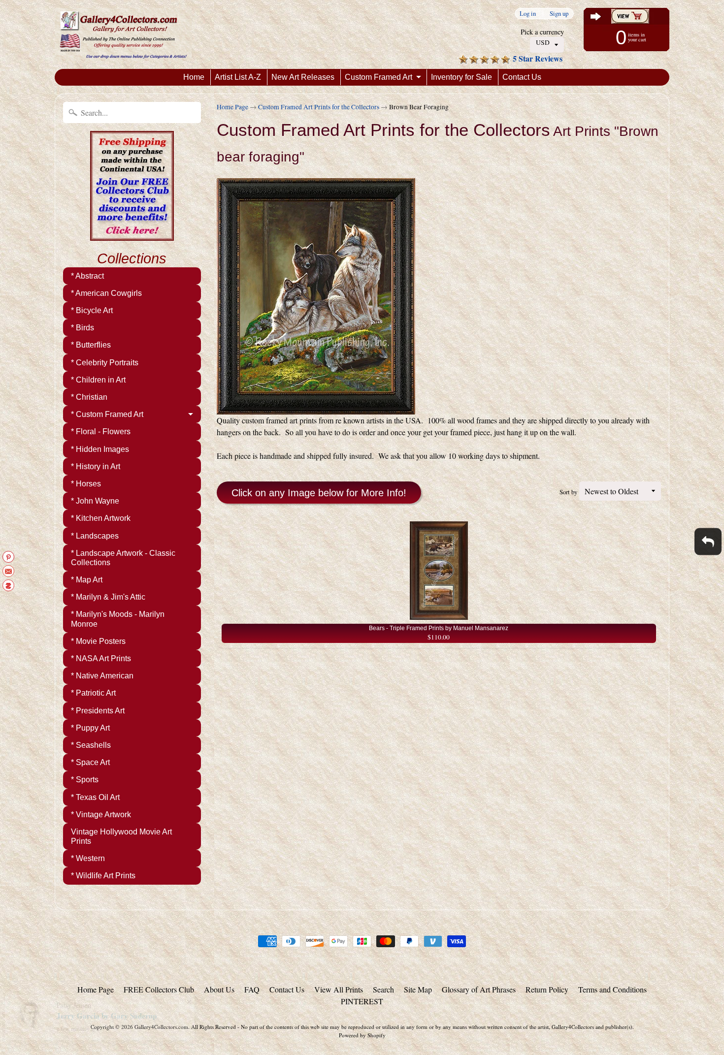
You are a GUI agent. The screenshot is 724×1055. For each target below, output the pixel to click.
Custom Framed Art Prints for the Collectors (318, 106)
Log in (528, 13)
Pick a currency (542, 32)
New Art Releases (302, 77)
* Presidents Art (98, 710)
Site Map (418, 989)
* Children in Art (98, 380)
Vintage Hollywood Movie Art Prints (121, 836)
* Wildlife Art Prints (103, 875)
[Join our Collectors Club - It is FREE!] (132, 235)
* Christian (89, 397)
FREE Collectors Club (159, 989)
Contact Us (521, 77)
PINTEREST (362, 1001)
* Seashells (91, 745)
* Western (88, 858)
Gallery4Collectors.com (161, 1026)
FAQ (252, 989)
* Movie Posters (98, 641)
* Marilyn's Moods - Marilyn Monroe (118, 619)
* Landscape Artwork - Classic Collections (123, 558)
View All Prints (338, 989)
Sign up (559, 13)
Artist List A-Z (238, 77)
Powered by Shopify (362, 1035)
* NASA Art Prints (101, 658)
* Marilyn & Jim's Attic (108, 597)
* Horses (86, 484)
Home (193, 77)
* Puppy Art (90, 728)
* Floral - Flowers (101, 431)
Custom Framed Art (378, 77)
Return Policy (547, 989)
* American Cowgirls (106, 293)
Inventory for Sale (461, 77)
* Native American (102, 675)
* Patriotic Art (93, 693)
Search (383, 989)
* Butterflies (91, 345)
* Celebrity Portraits (104, 362)
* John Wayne (95, 501)
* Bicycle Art (92, 310)
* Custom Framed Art (107, 414)
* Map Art (86, 579)
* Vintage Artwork (101, 814)
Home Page (232, 106)
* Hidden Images (100, 449)
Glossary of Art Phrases (479, 989)
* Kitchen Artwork (101, 518)
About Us (219, 989)
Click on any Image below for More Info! (318, 492)
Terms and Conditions (612, 989)
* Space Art (90, 762)
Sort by (568, 491)
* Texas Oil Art (95, 797)
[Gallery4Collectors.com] (123, 34)
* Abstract (87, 276)
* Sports (85, 779)
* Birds (82, 327)
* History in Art (95, 466)
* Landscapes (95, 536)
